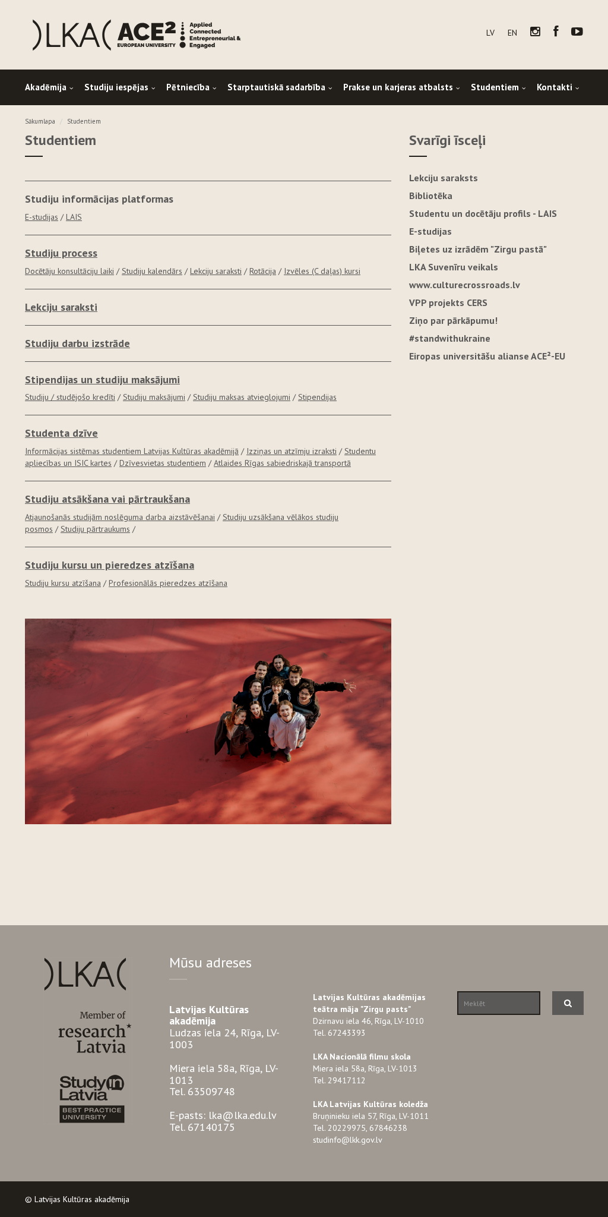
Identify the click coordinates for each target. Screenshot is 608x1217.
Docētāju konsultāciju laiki (69, 271)
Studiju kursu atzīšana (63, 583)
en (512, 32)
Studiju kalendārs (152, 271)
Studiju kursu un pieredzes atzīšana (109, 565)
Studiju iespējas (116, 87)
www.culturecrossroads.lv (464, 285)
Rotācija (262, 271)
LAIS (74, 217)
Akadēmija (45, 87)
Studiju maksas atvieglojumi (241, 397)
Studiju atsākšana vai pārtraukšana (107, 499)
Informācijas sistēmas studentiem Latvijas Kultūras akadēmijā (132, 451)
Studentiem (495, 87)
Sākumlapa (40, 121)
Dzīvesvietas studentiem (162, 463)
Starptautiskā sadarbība (276, 87)
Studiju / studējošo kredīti (70, 397)
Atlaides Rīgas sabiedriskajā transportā (282, 463)
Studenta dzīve (61, 433)
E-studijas (41, 217)
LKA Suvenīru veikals (453, 267)
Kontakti (554, 87)
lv (490, 32)
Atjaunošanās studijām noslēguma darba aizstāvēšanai (120, 517)
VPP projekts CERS (448, 302)
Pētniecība (188, 87)
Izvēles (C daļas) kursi (322, 271)
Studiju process (61, 253)
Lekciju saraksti (216, 271)
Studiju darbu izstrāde (77, 343)
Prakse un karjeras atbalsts (398, 87)
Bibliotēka (430, 195)
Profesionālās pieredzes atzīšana (168, 583)
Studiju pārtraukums (95, 529)
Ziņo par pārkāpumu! (453, 320)
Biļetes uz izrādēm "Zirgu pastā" (478, 249)
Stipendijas (317, 397)
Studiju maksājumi (154, 397)
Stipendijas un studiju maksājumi (102, 379)
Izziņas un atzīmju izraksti (291, 451)
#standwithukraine (449, 338)
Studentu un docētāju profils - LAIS (483, 213)
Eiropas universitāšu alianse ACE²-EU (487, 356)
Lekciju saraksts (443, 178)
